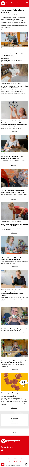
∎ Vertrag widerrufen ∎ (19, 462)
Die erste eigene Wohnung (9, 393)
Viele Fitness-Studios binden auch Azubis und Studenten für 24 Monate (14, 225)
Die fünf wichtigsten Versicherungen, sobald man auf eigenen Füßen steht (13, 191)
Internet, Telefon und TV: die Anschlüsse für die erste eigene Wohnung (14, 258)
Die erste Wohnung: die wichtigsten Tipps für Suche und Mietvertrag (14, 87)
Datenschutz (8, 458)
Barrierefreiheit (7, 462)
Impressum (15, 458)
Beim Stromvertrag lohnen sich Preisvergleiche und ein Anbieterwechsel (14, 123)
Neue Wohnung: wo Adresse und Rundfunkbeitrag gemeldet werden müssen (12, 293)
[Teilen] (3, 29)
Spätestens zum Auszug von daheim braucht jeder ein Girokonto (12, 157)
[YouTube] (2, 450)
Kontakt (22, 458)
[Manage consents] (26, 464)
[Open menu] (2, 464)
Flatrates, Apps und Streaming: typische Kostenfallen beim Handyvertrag (14, 361)
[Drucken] (1, 29)
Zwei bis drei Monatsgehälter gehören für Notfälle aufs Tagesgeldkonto (14, 329)
